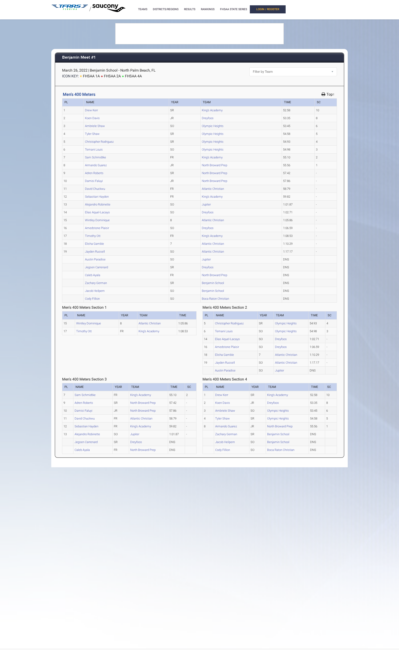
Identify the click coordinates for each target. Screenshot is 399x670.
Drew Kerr (91, 110)
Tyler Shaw (92, 134)
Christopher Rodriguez (99, 141)
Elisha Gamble (94, 243)
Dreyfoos (208, 118)
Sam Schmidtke (95, 157)
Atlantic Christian (213, 188)
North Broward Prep (214, 165)
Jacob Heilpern (95, 291)
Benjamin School (213, 283)
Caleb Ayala (92, 275)
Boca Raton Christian (215, 298)
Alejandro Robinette (97, 204)
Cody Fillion (92, 298)
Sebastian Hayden (97, 196)
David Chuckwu (95, 188)
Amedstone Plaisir (97, 228)
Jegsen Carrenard (96, 267)
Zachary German (96, 283)
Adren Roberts (94, 173)
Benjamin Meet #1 (78, 57)
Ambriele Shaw (95, 126)
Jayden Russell (95, 251)
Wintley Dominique (97, 220)
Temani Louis (94, 149)
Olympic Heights (213, 126)
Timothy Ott (92, 236)
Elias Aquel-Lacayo (97, 212)
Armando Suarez (96, 165)
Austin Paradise (95, 259)
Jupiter (206, 204)
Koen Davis (92, 118)
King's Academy (212, 110)
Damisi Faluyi (94, 181)
